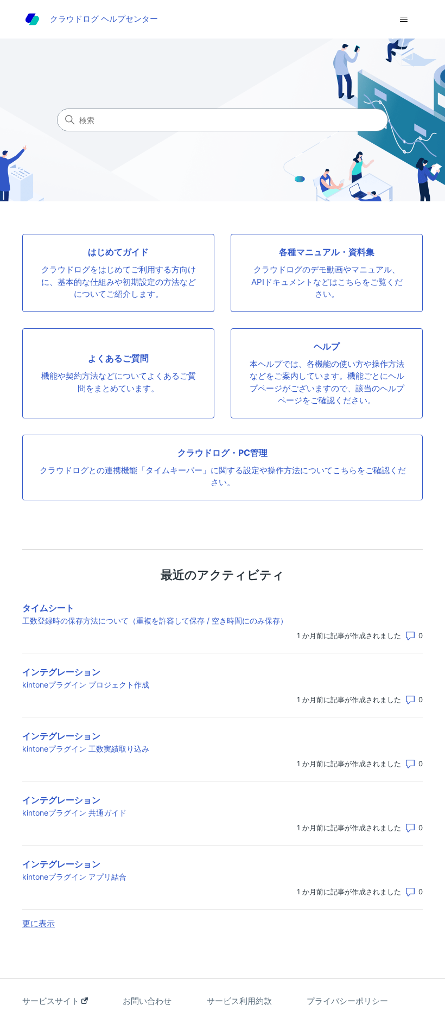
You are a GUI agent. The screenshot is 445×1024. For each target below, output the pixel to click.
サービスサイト (51, 1001)
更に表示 (38, 923)
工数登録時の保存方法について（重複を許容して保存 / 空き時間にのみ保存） (155, 620)
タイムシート (48, 607)
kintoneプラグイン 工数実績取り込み (85, 748)
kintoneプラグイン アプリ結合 (74, 876)
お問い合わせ (147, 1001)
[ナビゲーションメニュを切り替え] (403, 19)
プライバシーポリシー (347, 1001)
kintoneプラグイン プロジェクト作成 (85, 684)
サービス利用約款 (239, 1001)
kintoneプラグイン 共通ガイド (74, 812)
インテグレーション (61, 671)
